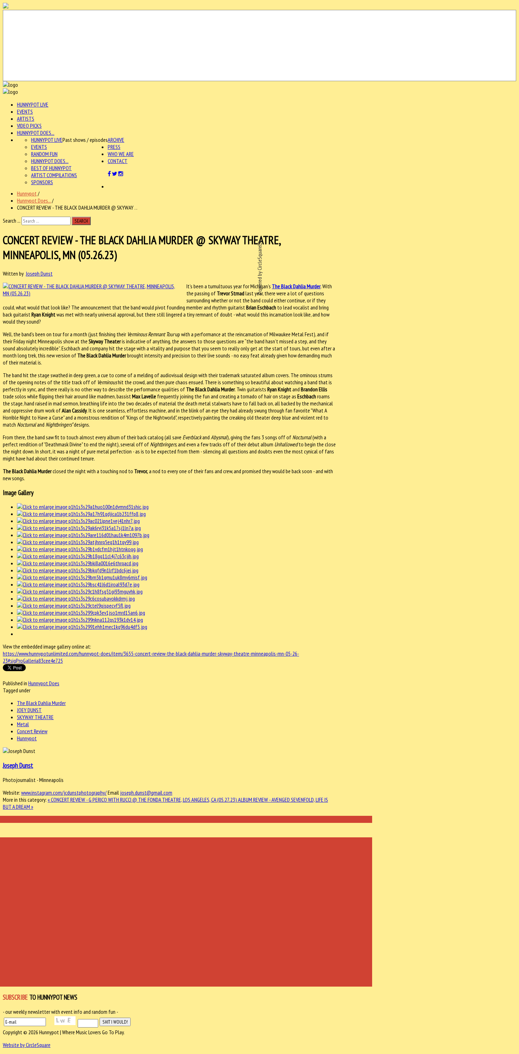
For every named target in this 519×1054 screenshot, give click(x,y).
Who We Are (121, 153)
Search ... (11, 220)
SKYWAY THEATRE (35, 717)
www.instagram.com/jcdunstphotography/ (64, 792)
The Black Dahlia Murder (41, 702)
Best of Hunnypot (51, 167)
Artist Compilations (54, 175)
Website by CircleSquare (26, 1044)
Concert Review (32, 731)
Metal (23, 724)
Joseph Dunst (39, 273)
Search (81, 221)
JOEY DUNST (29, 709)
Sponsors (42, 182)
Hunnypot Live (32, 104)
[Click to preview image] (91, 293)
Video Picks (29, 125)
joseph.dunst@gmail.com (146, 792)
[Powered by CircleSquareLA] (259, 45)
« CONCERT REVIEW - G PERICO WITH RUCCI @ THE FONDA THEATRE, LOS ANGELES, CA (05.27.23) (143, 799)
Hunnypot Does (43, 683)
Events (25, 111)
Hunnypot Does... (35, 132)
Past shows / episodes (85, 139)
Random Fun (44, 153)
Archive (116, 139)
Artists (25, 118)
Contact (117, 160)
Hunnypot (27, 193)
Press (114, 146)
